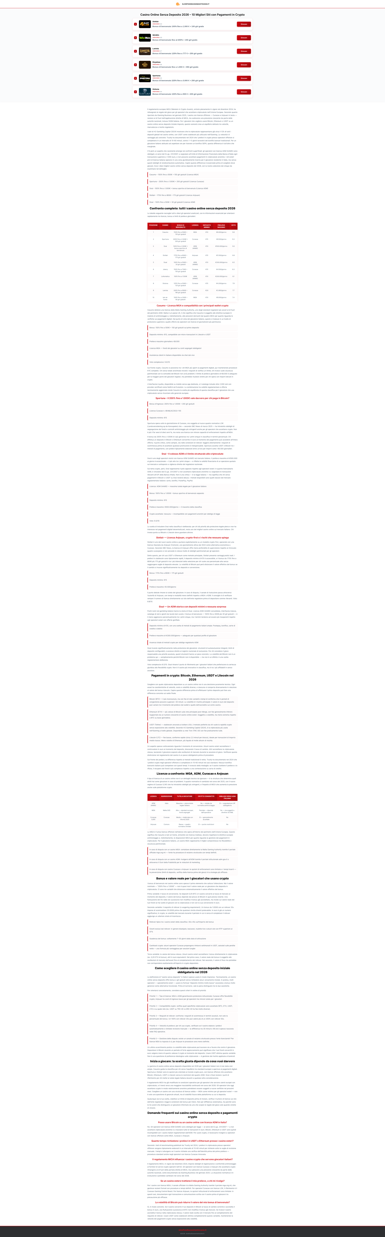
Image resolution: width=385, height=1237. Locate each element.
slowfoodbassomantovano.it (195, 4)
